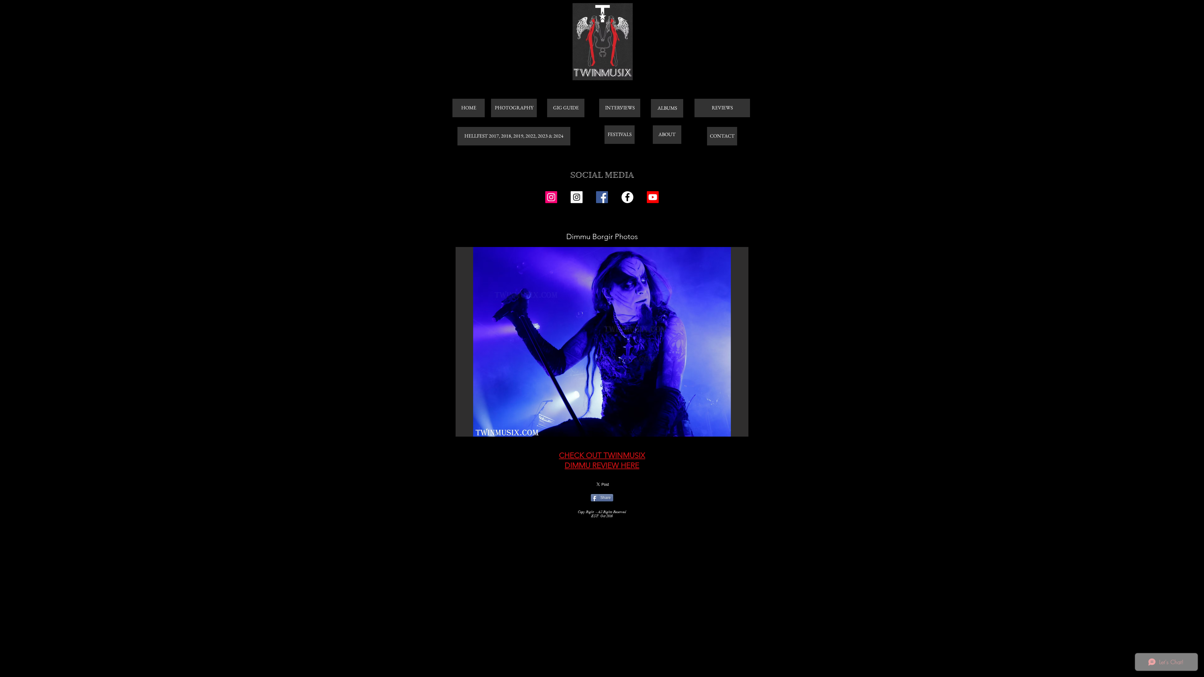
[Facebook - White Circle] (627, 197)
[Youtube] (653, 197)
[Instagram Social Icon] (551, 197)
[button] (602, 342)
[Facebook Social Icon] (602, 197)
